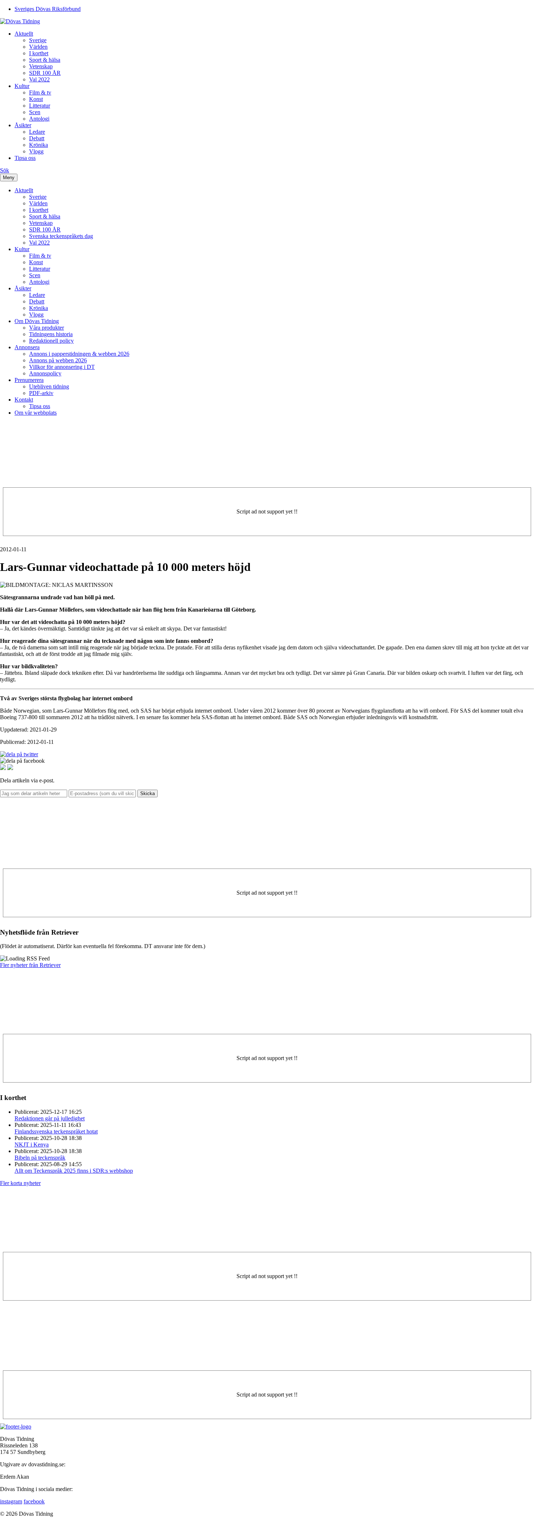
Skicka (147, 793)
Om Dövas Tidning (37, 321)
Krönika (38, 145)
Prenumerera (29, 380)
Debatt (36, 138)
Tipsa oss (25, 158)
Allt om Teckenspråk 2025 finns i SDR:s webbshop (74, 1171)
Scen (34, 112)
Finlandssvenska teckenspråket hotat (56, 1131)
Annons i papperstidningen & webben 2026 (79, 354)
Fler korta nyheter (20, 1183)
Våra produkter (46, 328)
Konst (36, 99)
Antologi (39, 119)
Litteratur (39, 105)
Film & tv (40, 92)
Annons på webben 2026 (58, 360)
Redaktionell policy (51, 341)
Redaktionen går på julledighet (50, 1118)
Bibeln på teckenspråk (40, 1158)
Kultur (22, 86)
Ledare (37, 132)
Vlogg (36, 151)
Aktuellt (24, 34)
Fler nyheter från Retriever (30, 965)
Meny (9, 177)
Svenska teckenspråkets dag (61, 236)
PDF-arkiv (41, 393)
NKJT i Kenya (32, 1144)
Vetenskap (41, 66)
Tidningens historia (51, 334)
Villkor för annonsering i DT (62, 367)
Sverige (37, 40)
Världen (38, 47)
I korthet (38, 53)
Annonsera (27, 347)
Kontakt (24, 399)
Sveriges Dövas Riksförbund (48, 9)
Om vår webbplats (36, 413)
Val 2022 (39, 79)
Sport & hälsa (44, 60)
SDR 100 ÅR (45, 73)
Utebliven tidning (49, 386)
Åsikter (23, 125)
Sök (4, 170)
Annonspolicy (45, 373)
